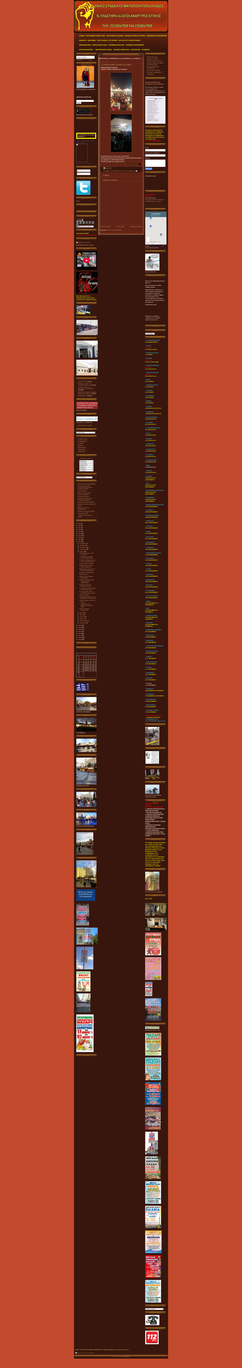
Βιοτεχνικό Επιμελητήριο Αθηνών (87, 484)
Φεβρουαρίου (83, 621)
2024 (79, 527)
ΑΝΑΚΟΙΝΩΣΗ (82, 395)
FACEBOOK (146, 49)
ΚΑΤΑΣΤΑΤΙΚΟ (136, 49)
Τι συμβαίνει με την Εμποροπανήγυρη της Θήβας (86, 605)
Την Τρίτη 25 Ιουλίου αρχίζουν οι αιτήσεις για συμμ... (87, 589)
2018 (79, 539)
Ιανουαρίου (83, 623)
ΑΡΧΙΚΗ (82, 36)
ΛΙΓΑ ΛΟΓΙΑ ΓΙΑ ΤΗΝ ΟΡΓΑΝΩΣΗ (129, 40)
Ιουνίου (82, 613)
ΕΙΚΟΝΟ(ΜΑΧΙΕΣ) (85, 45)
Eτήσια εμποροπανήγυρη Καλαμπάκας (86, 577)
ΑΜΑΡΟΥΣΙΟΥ (82, 447)
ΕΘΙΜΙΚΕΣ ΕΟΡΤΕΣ (152, 59)
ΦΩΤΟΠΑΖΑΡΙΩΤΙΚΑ (86, 49)
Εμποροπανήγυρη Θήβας (86, 563)
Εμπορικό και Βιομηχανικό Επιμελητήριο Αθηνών (85, 499)
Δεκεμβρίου (83, 543)
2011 (79, 635)
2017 (79, 541)
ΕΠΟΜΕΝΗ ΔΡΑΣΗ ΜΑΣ (116, 45)
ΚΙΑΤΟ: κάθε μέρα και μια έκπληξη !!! (86, 554)
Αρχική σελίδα (120, 226)
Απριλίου (82, 616)
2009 (79, 639)
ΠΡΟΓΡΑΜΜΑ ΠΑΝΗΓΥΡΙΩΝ (95, 36)
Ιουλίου (82, 551)
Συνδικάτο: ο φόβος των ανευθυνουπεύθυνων (84, 384)
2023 (79, 529)
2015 (79, 627)
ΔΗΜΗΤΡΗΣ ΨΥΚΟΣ (84, 242)
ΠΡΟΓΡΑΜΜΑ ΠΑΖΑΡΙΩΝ (115, 36)
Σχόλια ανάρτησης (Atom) (115, 230)
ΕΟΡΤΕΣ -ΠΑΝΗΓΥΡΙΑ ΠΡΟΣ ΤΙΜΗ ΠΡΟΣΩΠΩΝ (155, 64)
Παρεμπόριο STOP (83, 513)
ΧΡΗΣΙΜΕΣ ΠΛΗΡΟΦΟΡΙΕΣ (135, 45)
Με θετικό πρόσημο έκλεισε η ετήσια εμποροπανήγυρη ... (87, 560)
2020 (79, 535)
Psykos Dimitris (125, 1356)
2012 (79, 633)
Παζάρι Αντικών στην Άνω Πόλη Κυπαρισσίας (86, 566)
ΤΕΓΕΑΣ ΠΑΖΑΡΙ (84, 595)
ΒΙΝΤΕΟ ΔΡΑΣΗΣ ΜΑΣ (99, 45)
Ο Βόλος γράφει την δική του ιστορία (117, 65)
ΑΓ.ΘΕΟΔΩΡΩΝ (82, 441)
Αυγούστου (83, 549)
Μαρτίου (82, 619)
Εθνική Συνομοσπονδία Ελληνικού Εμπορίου (84, 493)
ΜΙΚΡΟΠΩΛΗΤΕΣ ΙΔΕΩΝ (103, 49)
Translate (89, 59)
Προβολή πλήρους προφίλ (85, 245)
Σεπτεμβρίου (83, 547)
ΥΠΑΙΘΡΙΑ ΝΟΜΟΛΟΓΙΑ (121, 49)
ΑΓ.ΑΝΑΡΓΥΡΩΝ (82, 439)
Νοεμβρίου (82, 545)
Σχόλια (80, 173)
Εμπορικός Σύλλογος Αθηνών (86, 502)
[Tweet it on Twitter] (107, 168)
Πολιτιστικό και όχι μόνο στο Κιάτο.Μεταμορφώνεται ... (87, 569)
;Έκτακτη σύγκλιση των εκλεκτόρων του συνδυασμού (86, 388)
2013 (79, 631)
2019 (79, 537)
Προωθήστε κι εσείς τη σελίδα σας (84, 163)
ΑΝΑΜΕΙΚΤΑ (150, 74)
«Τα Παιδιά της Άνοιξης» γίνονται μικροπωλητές (86, 557)
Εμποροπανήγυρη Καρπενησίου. (84, 609)
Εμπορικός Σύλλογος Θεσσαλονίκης (83, 508)
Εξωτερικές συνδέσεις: (86, 458)
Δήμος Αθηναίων (82, 491)
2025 (79, 525)
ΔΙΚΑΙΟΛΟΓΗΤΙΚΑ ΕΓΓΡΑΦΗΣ (135, 36)
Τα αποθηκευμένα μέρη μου (156, 246)
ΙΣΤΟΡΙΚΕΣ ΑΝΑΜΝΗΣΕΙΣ (154, 72)
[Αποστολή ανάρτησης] (136, 171)
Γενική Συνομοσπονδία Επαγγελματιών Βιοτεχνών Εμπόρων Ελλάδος (85, 487)
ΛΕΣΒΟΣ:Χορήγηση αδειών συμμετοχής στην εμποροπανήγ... (87, 581)
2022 (79, 531)
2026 (79, 523)
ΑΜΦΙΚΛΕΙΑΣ (82, 449)
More (78, 201)
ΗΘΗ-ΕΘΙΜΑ (91, 40)
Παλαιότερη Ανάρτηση (136, 226)
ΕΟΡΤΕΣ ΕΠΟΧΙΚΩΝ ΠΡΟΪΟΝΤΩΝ (153, 67)
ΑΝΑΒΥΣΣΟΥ (81, 451)
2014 (79, 629)
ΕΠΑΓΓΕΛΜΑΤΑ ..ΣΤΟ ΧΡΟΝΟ (107, 40)
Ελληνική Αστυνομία (83, 496)
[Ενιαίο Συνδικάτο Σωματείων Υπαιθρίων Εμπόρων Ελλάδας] (82, 161)
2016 (79, 625)
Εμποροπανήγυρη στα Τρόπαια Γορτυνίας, (85, 585)
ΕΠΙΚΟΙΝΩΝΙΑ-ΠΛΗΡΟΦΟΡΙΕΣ (156, 36)
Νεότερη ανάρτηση (105, 226)
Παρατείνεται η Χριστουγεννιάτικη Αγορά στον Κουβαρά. (87, 393)
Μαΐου (81, 614)
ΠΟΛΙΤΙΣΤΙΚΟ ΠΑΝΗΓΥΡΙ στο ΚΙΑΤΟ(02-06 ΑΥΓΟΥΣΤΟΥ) (87, 597)
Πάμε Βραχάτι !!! (83, 574)
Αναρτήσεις (81, 170)
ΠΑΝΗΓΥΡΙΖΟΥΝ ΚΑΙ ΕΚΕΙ (154, 61)
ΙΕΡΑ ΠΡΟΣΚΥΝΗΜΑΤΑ (153, 70)
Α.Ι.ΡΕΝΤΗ (81, 443)
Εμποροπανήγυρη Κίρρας (86, 572)
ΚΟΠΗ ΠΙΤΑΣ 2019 (152, 57)
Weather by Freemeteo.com (82, 650)
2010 (79, 637)
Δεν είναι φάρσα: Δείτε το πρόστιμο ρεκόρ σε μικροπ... (87, 592)
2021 (79, 533)
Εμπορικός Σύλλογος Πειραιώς (86, 511)
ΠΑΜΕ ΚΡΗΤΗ (82, 381)
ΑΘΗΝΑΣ (80, 445)
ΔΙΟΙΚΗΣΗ (82, 40)
